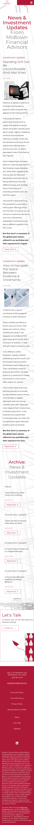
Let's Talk (17, 723)
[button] (10, 628)
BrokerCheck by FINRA (17, 710)
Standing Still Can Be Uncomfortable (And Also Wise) (16, 67)
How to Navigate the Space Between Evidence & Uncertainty (15, 273)
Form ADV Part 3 (17, 698)
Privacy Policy (17, 704)
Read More (10, 249)
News (17, 717)
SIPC (27, 809)
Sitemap (17, 729)
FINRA (22, 809)
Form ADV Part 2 (17, 693)
